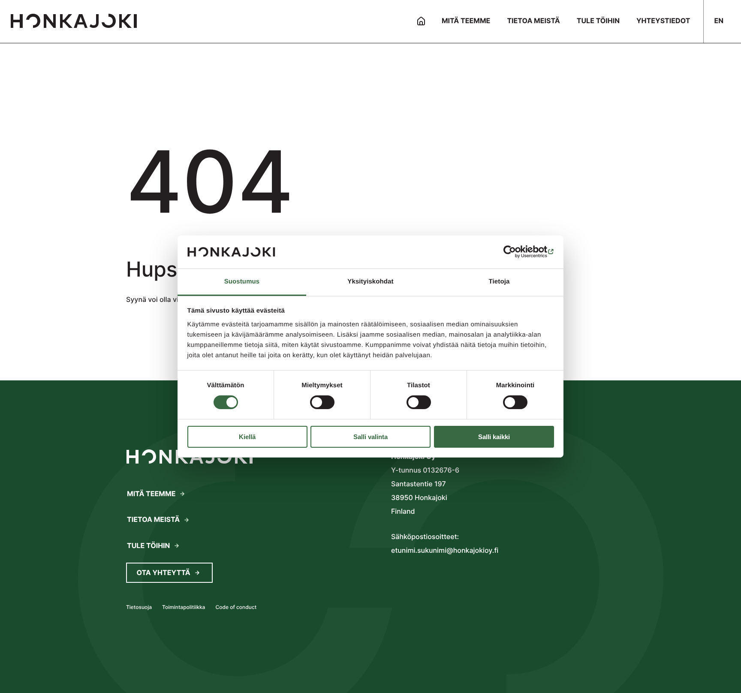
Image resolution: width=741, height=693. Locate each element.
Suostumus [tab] (242, 281)
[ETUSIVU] (421, 21)
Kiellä (247, 436)
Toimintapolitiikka (183, 607)
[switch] (322, 402)
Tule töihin (148, 545)
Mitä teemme (151, 493)
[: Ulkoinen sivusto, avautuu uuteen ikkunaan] (516, 251)
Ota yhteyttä (163, 572)
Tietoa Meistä (153, 519)
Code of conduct (235, 607)
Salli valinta (370, 436)
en (718, 20)
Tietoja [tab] (499, 281)
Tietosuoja (139, 607)
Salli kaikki (494, 436)
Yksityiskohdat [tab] (370, 281)
